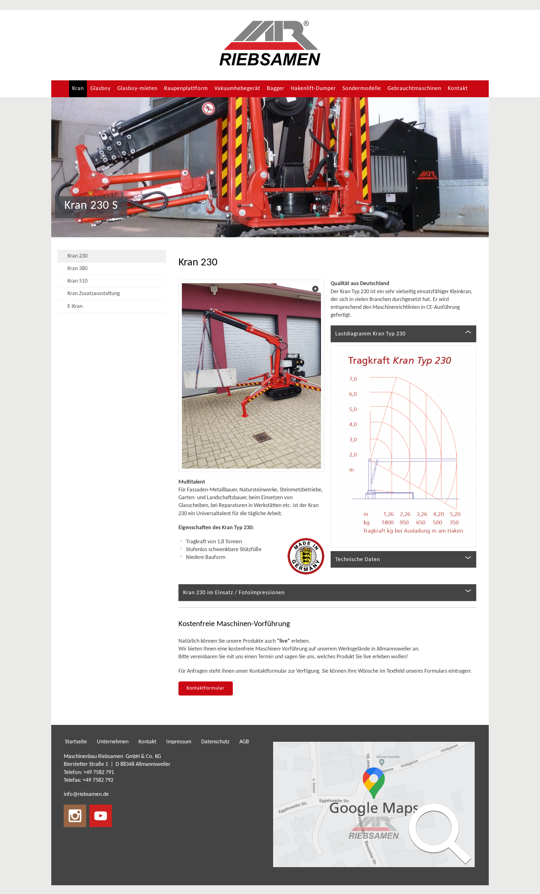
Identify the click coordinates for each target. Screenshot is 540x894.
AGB (244, 742)
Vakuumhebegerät (237, 89)
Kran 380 (78, 269)
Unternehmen (112, 742)
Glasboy (100, 89)
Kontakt (458, 89)
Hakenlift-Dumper (313, 89)
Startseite (76, 742)
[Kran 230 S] (251, 375)
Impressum (178, 742)
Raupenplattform (186, 89)
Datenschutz (215, 742)
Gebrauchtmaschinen (414, 89)
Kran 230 (78, 256)
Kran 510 (78, 281)
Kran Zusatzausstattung (94, 294)
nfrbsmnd (85, 794)
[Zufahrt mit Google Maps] (374, 804)
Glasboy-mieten (137, 89)
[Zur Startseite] (270, 43)
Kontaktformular (206, 688)
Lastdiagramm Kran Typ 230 (370, 334)
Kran (78, 89)
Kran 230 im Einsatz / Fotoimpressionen (234, 593)
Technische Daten (357, 560)
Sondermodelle (361, 89)
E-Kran (75, 306)
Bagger (275, 89)
